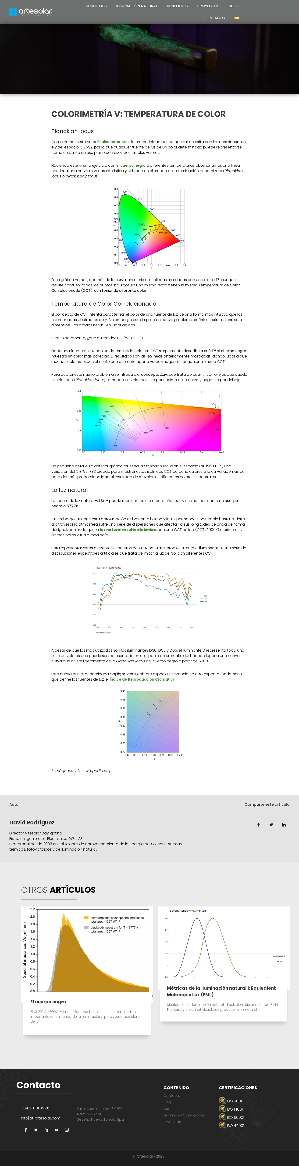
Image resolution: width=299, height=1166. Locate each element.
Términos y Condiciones (184, 1115)
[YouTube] (56, 1130)
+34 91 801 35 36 (35, 1108)
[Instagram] (66, 1130)
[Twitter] (35, 1130)
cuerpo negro (133, 165)
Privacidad (172, 1121)
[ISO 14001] (251, 1109)
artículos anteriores (111, 141)
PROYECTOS (208, 6)
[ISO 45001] (251, 1126)
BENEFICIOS (177, 6)
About (169, 1108)
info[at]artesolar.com (40, 1118)
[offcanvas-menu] (280, 12)
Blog (167, 1102)
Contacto (172, 1095)
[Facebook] (25, 1130)
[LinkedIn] (46, 1130)
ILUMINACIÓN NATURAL (136, 6)
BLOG (234, 6)
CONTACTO (214, 18)
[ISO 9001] (251, 1101)
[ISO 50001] (251, 1117)
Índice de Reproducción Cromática (142, 679)
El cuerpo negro (48, 1002)
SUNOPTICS (96, 6)
